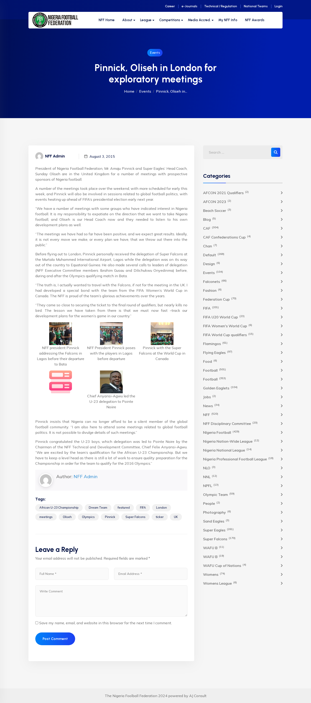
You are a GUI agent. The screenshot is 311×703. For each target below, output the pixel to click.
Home (129, 91)
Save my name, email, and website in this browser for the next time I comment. (105, 623)
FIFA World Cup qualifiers (228, 334)
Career (170, 6)
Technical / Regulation (220, 6)
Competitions (169, 20)
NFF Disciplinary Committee (230, 423)
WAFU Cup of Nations (224, 565)
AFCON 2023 (217, 201)
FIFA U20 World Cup (224, 316)
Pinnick (110, 517)
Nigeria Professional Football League (238, 458)
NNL (210, 476)
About (127, 20)
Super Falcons (135, 517)
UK (176, 517)
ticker (160, 517)
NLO (209, 467)
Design (211, 263)
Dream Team (98, 507)
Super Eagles (218, 529)
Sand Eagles (216, 520)
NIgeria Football (221, 432)
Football (214, 370)
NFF (210, 414)
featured (123, 507)
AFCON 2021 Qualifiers (226, 192)
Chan (210, 245)
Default (213, 254)
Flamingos (215, 343)
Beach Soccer (217, 210)
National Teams (256, 6)
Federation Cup (219, 299)
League (145, 20)
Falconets (215, 281)
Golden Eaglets (220, 387)
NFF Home (107, 20)
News (211, 405)
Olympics (88, 517)
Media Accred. (199, 20)
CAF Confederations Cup (227, 236)
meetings (46, 517)
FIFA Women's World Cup (227, 325)
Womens (214, 574)
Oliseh (67, 517)
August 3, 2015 (102, 156)
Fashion (212, 290)
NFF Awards (254, 20)
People (211, 503)
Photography (217, 512)
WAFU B (213, 547)
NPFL (211, 485)
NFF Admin (85, 476)
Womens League (220, 583)
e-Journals (189, 6)
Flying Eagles (217, 352)
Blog (209, 219)
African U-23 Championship (59, 507)
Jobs (209, 396)
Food (210, 361)
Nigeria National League (227, 449)
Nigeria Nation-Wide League (231, 441)
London (161, 507)
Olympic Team (219, 494)
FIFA (143, 507)
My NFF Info (227, 20)
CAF (211, 228)
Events (155, 53)
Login (279, 6)
